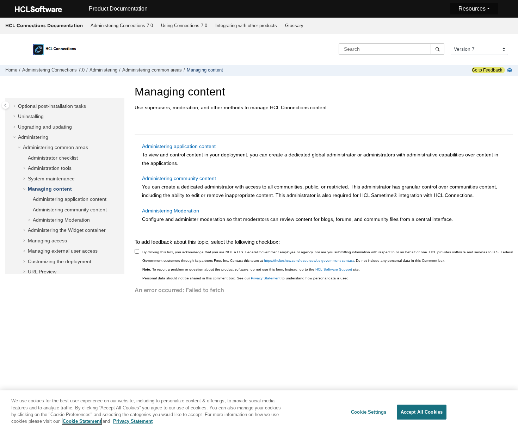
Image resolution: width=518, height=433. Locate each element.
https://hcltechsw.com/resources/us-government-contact (309, 260)
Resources (472, 9)
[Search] (437, 49)
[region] (259, 411)
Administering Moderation (61, 220)
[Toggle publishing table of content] (5, 105)
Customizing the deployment (59, 261)
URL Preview (42, 271)
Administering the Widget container (67, 230)
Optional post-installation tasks (52, 106)
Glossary (294, 25)
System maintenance (51, 178)
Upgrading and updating (45, 127)
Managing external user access (63, 251)
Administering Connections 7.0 (122, 25)
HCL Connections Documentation (44, 25)
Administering (103, 70)
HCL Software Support (333, 269)
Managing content (205, 70)
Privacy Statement (265, 278)
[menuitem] (121, 26)
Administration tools (50, 168)
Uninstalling (31, 116)
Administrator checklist (53, 158)
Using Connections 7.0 (184, 25)
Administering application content (69, 199)
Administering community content (70, 209)
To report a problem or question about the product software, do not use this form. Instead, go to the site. (251, 269)
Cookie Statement (82, 421)
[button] (15, 106)
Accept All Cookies (422, 412)
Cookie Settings (368, 412)
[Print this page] (510, 70)
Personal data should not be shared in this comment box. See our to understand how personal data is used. (246, 278)
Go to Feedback (487, 70)
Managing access (47, 240)
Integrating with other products (246, 25)
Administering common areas (152, 70)
